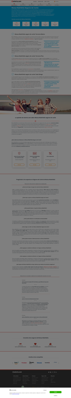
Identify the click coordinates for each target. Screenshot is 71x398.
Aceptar (55, 392)
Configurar (55, 395)
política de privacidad (15, 393)
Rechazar (45, 390)
